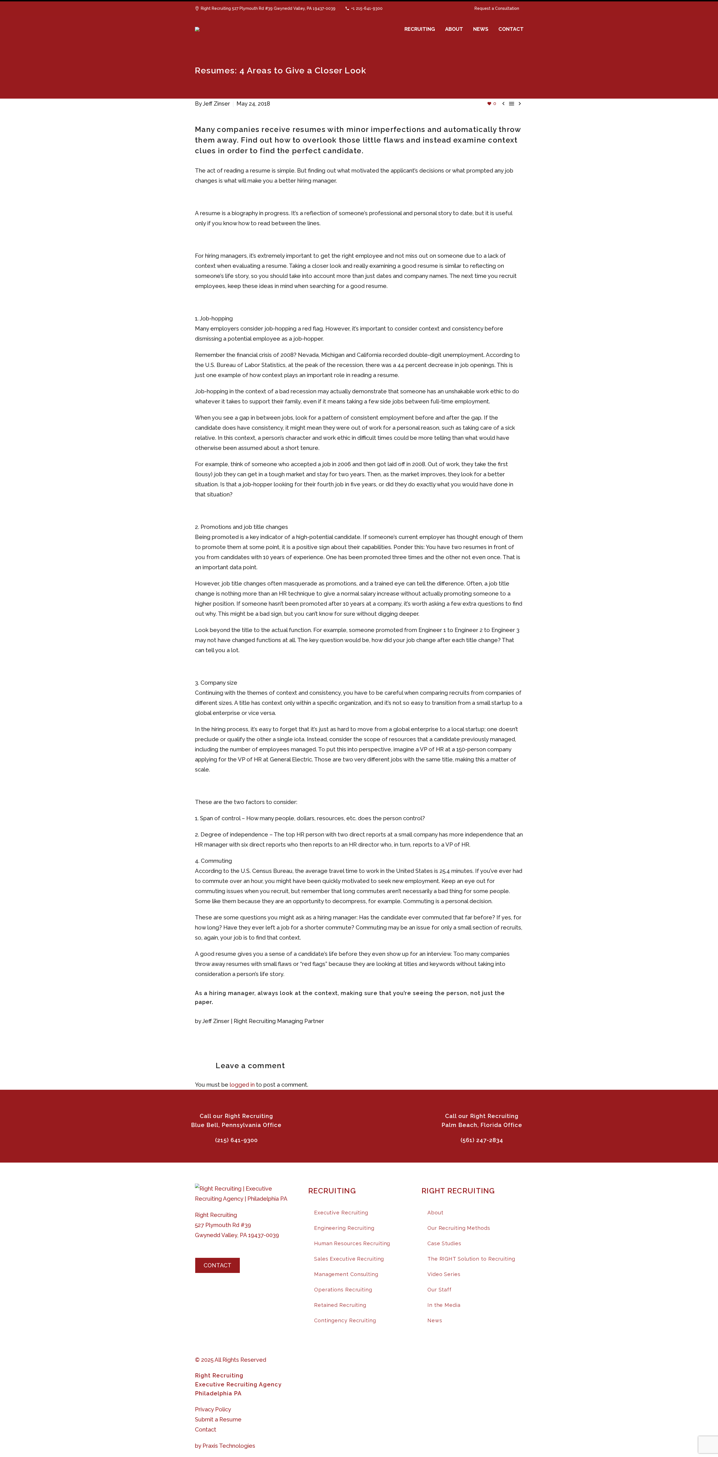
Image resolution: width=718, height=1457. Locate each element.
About (435, 1213)
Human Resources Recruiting (352, 1243)
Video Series (444, 1274)
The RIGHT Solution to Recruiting (471, 1259)
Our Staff (439, 1290)
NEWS (480, 29)
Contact (205, 1429)
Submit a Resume (218, 1419)
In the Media (444, 1305)
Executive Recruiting (341, 1213)
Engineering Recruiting (344, 1228)
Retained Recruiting (340, 1305)
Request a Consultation (497, 8)
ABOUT (454, 29)
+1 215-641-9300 (367, 8)
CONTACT (511, 29)
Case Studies (444, 1243)
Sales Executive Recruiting (349, 1259)
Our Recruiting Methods (458, 1228)
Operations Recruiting (343, 1290)
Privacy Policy (213, 1409)
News (434, 1320)
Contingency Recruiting (345, 1320)
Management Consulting (346, 1274)
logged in (242, 1084)
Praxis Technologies (228, 1445)
